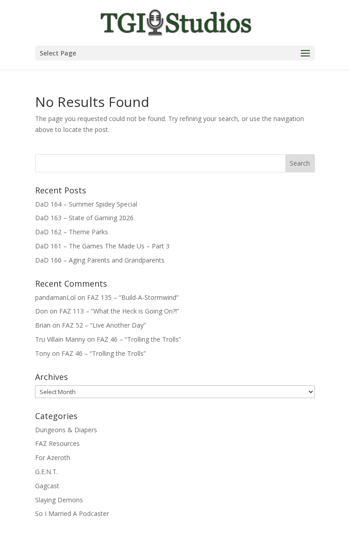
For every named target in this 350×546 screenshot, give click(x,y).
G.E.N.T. (46, 471)
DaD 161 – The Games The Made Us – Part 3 (102, 246)
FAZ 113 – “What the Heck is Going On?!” (119, 311)
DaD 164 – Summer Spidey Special (86, 204)
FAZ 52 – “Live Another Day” (104, 325)
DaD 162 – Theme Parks (71, 232)
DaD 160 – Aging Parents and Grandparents (100, 260)
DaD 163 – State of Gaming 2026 (84, 217)
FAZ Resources (57, 443)
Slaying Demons (59, 499)
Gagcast (47, 485)
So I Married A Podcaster (72, 513)
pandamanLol (55, 297)
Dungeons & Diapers (66, 429)
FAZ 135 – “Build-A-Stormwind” (133, 297)
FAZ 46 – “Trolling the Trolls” (139, 339)
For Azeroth (52, 457)
